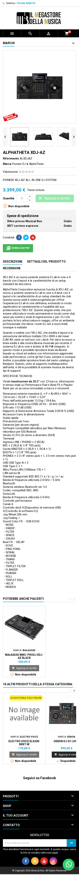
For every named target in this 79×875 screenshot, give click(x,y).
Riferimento (11, 158)
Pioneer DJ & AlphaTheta (28, 164)
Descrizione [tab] (12, 261)
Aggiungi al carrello (54, 198)
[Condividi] (19, 237)
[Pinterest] (33, 237)
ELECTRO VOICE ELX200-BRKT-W (24, 743)
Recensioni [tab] (11, 268)
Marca (7, 164)
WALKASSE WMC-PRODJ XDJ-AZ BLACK (24, 656)
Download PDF (18, 248)
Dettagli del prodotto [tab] (46, 261)
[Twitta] (26, 237)
